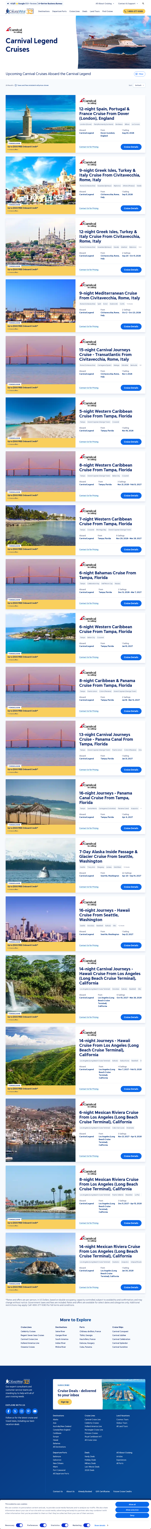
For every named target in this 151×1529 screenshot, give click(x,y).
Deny (132, 1515)
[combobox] (139, 85)
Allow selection (132, 1510)
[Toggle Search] (143, 3)
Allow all (132, 1504)
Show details (99, 1525)
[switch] (43, 1525)
